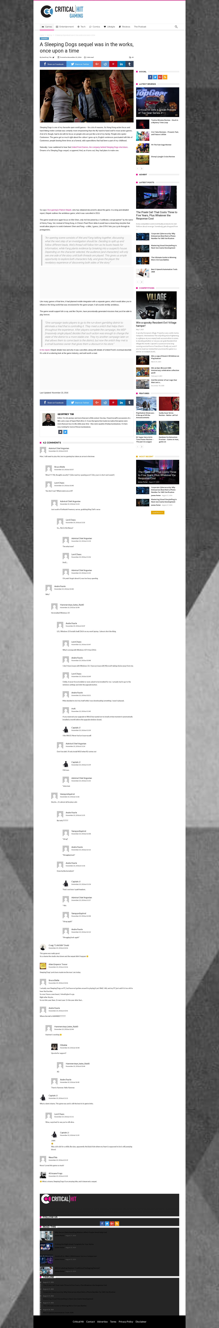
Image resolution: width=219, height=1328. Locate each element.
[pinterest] (113, 64)
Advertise (102, 1321)
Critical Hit (78, 1321)
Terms (113, 1321)
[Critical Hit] (62, 4)
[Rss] (165, 77)
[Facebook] (150, 77)
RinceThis (53, 1157)
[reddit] (105, 64)
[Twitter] (155, 77)
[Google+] (160, 77)
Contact (90, 1321)
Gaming (49, 35)
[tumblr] (129, 64)
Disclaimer (141, 1321)
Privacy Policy (126, 1321)
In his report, (45, 350)
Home (42, 35)
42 (133, 57)
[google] (97, 64)
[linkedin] (121, 64)
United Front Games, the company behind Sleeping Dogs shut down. (99, 147)
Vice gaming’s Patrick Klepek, (59, 210)
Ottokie (63, 1045)
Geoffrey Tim (46, 57)
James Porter (143, 482)
